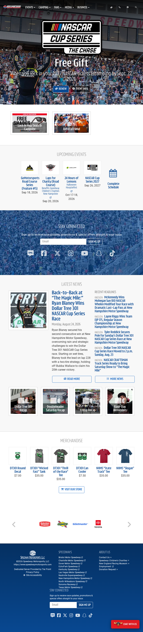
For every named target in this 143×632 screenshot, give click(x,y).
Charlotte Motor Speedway (71, 560)
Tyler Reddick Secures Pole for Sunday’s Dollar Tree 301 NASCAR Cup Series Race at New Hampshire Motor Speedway (114, 337)
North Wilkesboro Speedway (72, 581)
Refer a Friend (71, 129)
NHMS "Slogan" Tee (125, 470)
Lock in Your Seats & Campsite (30, 127)
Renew (62, 89)
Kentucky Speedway (68, 569)
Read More (73, 379)
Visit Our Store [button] (73, 489)
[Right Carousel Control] (129, 526)
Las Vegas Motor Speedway (72, 572)
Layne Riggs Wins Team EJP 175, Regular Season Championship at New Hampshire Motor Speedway (113, 322)
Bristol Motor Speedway (70, 557)
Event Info (81, 89)
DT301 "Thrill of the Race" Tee (60, 472)
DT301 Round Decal (18, 470)
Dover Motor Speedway (69, 563)
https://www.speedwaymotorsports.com (33, 564)
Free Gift (71, 63)
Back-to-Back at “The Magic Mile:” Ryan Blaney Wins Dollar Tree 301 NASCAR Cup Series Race (68, 306)
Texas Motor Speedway (69, 587)
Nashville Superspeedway (71, 575)
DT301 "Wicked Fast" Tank (39, 470)
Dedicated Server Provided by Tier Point (32, 569)
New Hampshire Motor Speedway (74, 578)
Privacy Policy (32, 572)
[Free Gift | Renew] (71, 37)
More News (116, 379)
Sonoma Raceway (67, 584)
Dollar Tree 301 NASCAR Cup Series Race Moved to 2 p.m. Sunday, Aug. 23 (114, 351)
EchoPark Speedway (68, 566)
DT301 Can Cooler (82, 470)
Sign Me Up (94, 241)
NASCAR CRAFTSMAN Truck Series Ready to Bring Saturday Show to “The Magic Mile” (112, 365)
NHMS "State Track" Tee (103, 470)
